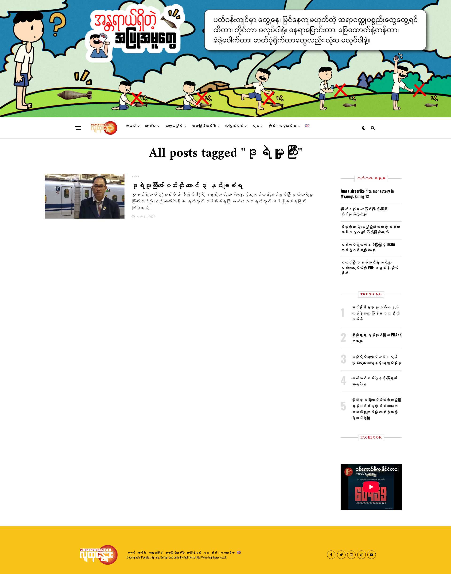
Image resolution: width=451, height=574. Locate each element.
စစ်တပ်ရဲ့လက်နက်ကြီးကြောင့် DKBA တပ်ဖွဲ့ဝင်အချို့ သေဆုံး (368, 247)
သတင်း (130, 126)
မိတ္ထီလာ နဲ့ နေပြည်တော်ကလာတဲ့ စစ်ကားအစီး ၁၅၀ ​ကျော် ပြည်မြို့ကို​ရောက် (370, 229)
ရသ (255, 126)
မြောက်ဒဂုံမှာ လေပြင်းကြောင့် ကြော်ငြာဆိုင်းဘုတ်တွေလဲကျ (364, 211)
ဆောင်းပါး (150, 126)
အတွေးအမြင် (173, 126)
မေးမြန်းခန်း (234, 126)
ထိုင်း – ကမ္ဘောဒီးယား (282, 126)
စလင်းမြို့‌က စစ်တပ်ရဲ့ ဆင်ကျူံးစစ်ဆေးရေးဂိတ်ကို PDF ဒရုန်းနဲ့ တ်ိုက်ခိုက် (369, 267)
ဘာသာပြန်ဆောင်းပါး (203, 126)
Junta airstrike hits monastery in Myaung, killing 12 (367, 193)
